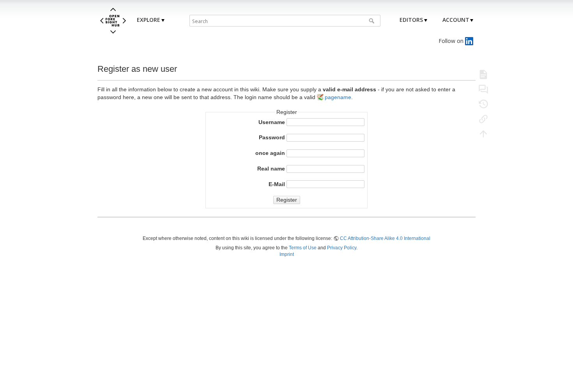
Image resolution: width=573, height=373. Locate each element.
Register (286, 200)
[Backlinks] (483, 118)
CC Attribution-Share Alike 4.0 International (385, 238)
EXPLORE (148, 19)
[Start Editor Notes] (483, 89)
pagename (338, 97)
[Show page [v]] (483, 74)
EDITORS (411, 19)
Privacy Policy (341, 247)
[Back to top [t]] (483, 133)
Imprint (286, 254)
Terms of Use (303, 247)
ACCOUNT (455, 19)
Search (372, 20)
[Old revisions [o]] (483, 103)
